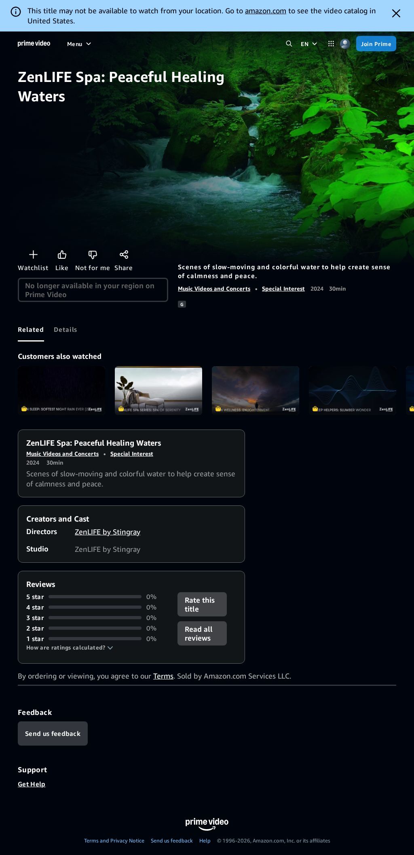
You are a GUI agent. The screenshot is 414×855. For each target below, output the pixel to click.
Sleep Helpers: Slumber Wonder (352, 390)
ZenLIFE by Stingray (107, 531)
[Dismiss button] (396, 13)
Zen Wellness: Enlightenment (255, 390)
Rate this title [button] (200, 604)
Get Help (32, 784)
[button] (69, 647)
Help (205, 840)
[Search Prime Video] (289, 43)
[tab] (31, 329)
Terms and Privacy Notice (114, 840)
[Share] (124, 254)
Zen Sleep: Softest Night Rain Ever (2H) (61, 390)
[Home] (34, 43)
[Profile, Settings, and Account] (345, 43)
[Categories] (331, 43)
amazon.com (265, 10)
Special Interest (283, 288)
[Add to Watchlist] (33, 254)
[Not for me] (92, 254)
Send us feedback (172, 840)
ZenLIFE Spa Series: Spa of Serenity (158, 390)
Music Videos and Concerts (214, 288)
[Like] (62, 254)
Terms (163, 675)
